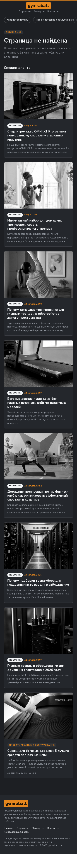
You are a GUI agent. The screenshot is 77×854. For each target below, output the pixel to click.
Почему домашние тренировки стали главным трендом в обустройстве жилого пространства (35, 313)
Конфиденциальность (16, 832)
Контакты (53, 11)
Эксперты (39, 11)
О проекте (25, 11)
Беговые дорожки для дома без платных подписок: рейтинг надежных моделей (36, 403)
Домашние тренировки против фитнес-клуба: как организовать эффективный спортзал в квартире (37, 495)
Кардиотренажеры (17, 19)
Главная (8, 828)
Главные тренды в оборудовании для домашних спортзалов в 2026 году (35, 667)
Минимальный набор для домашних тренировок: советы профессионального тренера (34, 224)
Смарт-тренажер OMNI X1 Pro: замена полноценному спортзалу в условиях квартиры (36, 135)
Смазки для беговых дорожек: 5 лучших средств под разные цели (38, 753)
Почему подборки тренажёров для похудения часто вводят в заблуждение (38, 582)
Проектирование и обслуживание (55, 19)
